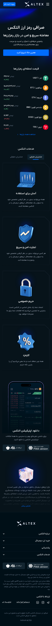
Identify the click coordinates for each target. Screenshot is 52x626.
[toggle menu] (48, 4)
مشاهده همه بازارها (27, 134)
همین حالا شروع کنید (26, 52)
